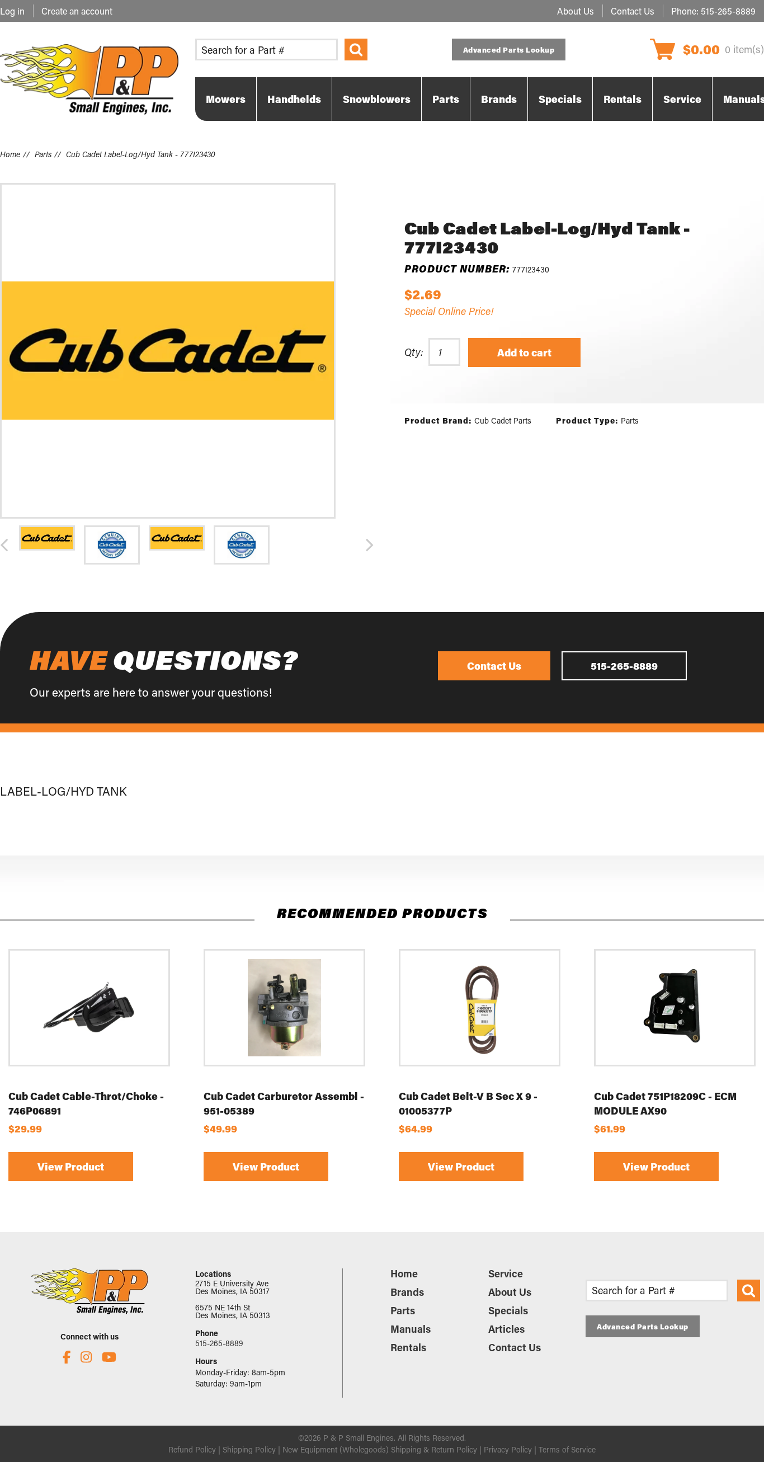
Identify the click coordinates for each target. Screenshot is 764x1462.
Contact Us (632, 11)
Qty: (413, 352)
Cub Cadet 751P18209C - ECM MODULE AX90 (665, 1103)
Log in (12, 11)
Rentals (408, 1347)
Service (505, 1273)
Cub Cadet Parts (502, 420)
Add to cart (524, 352)
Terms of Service (567, 1449)
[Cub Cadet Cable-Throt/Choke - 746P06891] (89, 1007)
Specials (508, 1310)
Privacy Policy (508, 1449)
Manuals (410, 1329)
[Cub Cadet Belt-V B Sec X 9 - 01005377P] (479, 1007)
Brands (407, 1292)
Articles (506, 1329)
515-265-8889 (728, 11)
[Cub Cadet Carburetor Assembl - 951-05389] (284, 1007)
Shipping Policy (249, 1449)
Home (10, 154)
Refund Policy (192, 1449)
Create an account (76, 11)
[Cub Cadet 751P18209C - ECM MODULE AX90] (675, 1007)
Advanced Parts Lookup (509, 49)
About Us (575, 11)
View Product (70, 1167)
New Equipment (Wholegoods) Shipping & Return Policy (379, 1449)
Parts (43, 154)
